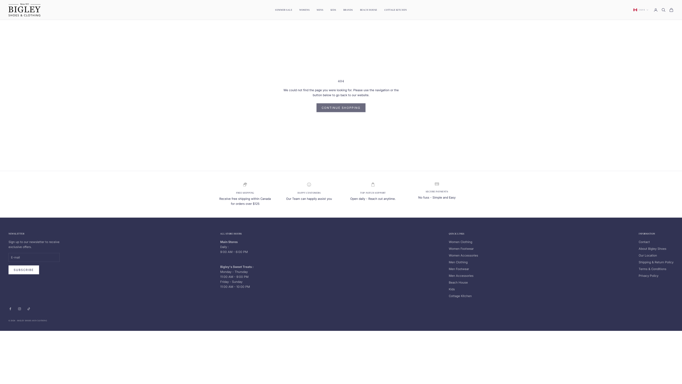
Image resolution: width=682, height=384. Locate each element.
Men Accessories (461, 276)
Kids (333, 9)
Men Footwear (459, 269)
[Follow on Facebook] (10, 309)
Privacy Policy (648, 276)
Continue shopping (341, 108)
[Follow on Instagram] (19, 309)
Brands (348, 9)
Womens (304, 9)
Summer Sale (283, 9)
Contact (644, 242)
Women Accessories (463, 255)
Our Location (648, 255)
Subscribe (24, 270)
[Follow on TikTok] (29, 309)
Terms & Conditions (652, 269)
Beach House (368, 9)
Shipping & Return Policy (656, 262)
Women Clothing (460, 242)
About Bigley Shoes (652, 248)
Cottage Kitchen (395, 9)
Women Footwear (461, 248)
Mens (320, 9)
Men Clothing (458, 262)
